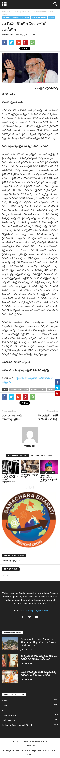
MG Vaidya (35, 389)
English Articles (9, 720)
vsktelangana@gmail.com (36, 610)
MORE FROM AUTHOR (41, 455)
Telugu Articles (47, 472)
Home (4, 11)
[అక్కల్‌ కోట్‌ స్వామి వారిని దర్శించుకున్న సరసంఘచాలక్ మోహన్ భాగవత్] (10, 676)
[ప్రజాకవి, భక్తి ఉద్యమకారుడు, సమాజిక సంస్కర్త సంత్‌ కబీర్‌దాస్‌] (49, 467)
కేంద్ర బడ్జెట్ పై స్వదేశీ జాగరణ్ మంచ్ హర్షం (48, 417)
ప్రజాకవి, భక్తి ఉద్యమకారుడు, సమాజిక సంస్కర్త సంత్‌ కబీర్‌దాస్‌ (48, 478)
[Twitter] (30, 617)
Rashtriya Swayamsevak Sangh (16, 17)
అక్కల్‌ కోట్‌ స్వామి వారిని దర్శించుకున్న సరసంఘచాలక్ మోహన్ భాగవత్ (38, 673)
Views (51, 17)
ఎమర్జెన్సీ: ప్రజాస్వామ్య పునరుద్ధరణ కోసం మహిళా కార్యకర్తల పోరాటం (10, 478)
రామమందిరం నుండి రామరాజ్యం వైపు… (12, 417)
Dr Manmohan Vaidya (19, 389)
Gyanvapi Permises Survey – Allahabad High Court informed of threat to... (39, 642)
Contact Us (13, 741)
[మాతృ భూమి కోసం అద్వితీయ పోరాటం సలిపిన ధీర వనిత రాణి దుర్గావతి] (10, 660)
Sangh (51, 389)
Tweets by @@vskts (12, 560)
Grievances (30, 745)
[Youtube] (37, 617)
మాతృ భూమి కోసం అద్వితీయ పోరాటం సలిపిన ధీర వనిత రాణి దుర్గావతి (39, 657)
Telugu (5, 705)
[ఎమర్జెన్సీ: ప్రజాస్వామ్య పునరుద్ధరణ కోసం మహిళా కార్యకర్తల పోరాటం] (11, 467)
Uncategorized (39, 17)
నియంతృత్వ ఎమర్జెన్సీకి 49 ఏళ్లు (29, 475)
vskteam (8, 34)
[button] (54, 4)
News (4, 472)
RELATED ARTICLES (17, 455)
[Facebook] (23, 617)
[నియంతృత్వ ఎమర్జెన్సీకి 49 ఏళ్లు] (30, 466)
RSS (43, 389)
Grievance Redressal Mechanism (36, 741)
